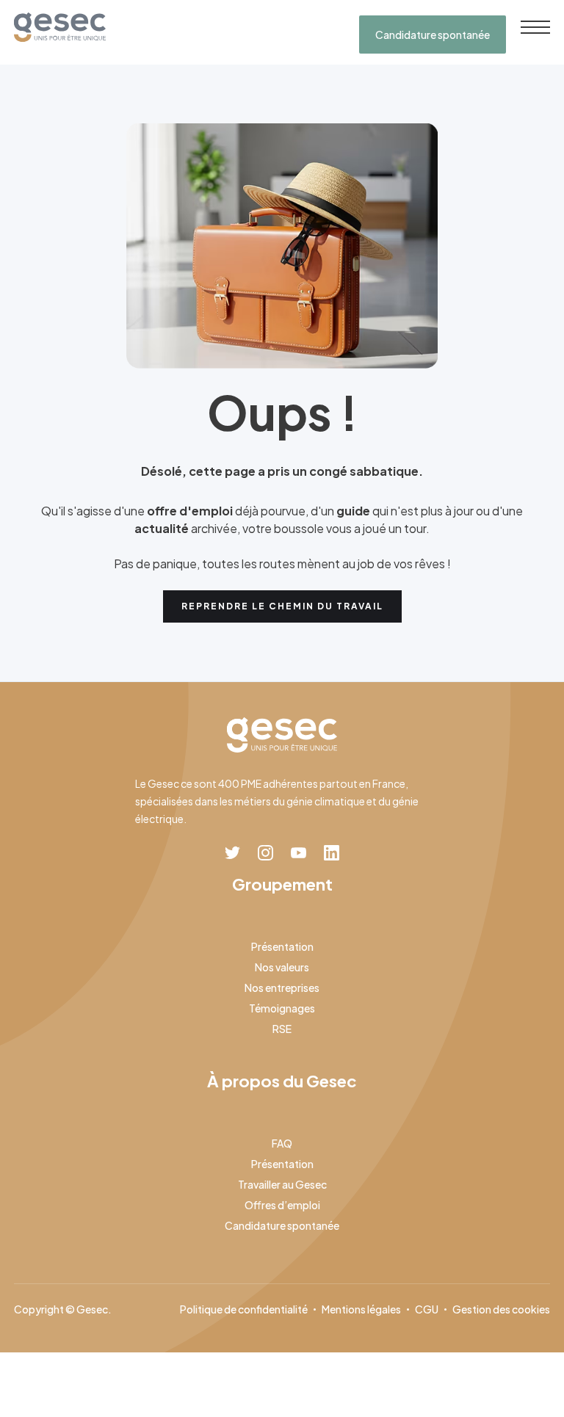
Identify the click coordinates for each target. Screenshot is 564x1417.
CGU (426, 1309)
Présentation (282, 946)
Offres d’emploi (282, 1204)
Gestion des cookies (501, 1309)
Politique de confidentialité (244, 1309)
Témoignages (282, 1008)
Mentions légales (361, 1309)
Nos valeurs (282, 967)
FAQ (282, 1143)
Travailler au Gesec (282, 1184)
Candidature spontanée (432, 34)
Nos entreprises (282, 987)
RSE (282, 1028)
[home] (60, 27)
